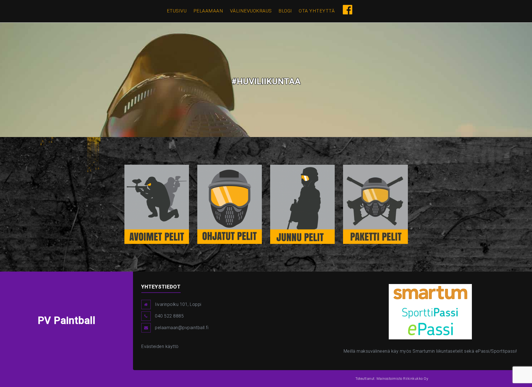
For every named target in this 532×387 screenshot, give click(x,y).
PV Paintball (67, 320)
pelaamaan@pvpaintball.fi (181, 327)
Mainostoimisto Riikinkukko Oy (402, 378)
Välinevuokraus (251, 11)
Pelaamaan (208, 11)
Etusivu (177, 11)
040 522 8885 (169, 316)
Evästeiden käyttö (160, 346)
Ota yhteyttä (317, 11)
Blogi (285, 11)
